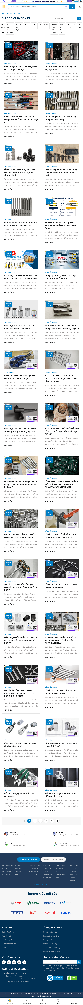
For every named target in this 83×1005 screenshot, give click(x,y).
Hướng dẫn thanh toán (51, 940)
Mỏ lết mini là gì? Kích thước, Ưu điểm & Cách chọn (61, 794)
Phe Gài (18, 868)
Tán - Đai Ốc (6, 874)
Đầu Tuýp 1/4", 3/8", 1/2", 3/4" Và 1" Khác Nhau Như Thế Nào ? (21, 327)
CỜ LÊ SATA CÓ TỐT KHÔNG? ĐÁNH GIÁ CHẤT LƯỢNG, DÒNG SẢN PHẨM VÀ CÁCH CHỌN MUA (61, 484)
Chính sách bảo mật (9, 944)
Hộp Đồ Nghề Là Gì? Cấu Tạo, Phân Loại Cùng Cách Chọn (20, 68)
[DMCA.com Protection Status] (71, 978)
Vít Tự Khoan (74, 865)
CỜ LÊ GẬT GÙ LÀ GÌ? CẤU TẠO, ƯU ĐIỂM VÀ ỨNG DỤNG (61, 691)
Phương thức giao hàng (51, 947)
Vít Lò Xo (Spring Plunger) (73, 877)
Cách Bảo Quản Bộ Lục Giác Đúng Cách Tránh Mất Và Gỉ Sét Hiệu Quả (61, 172)
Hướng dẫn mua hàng (51, 936)
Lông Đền (18, 865)
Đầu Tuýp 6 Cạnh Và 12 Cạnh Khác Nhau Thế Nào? (61, 744)
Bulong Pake (6, 871)
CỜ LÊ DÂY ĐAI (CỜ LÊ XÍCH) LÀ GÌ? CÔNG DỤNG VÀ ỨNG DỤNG (61, 536)
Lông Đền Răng (34, 865)
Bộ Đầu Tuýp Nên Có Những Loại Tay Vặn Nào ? (61, 68)
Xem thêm (8, 83)
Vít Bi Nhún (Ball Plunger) (47, 872)
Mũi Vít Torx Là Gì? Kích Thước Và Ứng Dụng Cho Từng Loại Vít (20, 224)
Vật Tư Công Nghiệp (19, 27)
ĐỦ (11, 843)
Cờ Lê (40, 25)
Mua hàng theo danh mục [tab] (28, 859)
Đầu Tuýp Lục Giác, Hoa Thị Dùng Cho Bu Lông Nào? (20, 744)
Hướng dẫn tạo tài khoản (52, 951)
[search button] (72, 6)
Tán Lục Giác (47, 877)
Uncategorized (9, 372)
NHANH (13, 833)
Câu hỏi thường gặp (50, 932)
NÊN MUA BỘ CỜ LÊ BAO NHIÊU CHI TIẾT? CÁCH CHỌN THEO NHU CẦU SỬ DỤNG (61, 378)
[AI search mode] (66, 6)
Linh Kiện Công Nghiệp (10, 28)
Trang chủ (5, 13)
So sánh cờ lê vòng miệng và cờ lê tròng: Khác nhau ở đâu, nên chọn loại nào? (20, 484)
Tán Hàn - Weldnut (18, 872)
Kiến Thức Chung (10, 63)
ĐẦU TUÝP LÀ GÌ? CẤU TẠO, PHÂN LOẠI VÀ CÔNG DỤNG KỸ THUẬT (20, 536)
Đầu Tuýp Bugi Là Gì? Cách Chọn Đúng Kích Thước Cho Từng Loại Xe (62, 327)
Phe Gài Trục (33, 868)
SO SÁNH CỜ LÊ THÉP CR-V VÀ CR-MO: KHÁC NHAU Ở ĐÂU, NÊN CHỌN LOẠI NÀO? (61, 640)
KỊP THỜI (63, 843)
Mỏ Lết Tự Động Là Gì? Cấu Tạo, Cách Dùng (19, 794)
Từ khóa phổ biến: (3, 28)
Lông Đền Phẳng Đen (47, 866)
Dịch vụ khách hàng (50, 944)
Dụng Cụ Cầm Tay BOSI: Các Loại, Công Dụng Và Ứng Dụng (60, 277)
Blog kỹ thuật (6, 936)
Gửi (79, 962)
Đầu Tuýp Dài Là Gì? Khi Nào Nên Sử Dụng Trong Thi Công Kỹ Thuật (20, 430)
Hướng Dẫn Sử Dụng (54, 28)
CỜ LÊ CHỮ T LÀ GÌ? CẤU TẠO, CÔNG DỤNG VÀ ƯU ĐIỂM (62, 586)
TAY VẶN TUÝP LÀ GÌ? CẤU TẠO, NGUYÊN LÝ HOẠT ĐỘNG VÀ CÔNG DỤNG (20, 587)
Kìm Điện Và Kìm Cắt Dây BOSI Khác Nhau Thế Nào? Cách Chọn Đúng (60, 225)
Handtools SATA (71, 25)
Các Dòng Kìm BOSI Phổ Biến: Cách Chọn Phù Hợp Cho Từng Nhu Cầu (20, 277)
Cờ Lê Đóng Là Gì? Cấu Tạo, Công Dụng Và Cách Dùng (60, 118)
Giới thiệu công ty (8, 932)
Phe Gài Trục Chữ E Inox (33, 872)
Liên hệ (4, 947)
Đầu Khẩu (27, 25)
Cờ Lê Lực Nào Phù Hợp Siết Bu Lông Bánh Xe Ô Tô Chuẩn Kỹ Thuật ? (21, 119)
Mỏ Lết (80, 25)
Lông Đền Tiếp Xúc (61, 869)
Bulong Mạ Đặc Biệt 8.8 (7, 866)
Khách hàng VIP (7, 940)
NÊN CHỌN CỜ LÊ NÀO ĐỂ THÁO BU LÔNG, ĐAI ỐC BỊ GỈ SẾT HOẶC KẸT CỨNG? (62, 431)
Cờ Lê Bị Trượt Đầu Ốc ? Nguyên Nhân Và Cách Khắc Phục (19, 377)
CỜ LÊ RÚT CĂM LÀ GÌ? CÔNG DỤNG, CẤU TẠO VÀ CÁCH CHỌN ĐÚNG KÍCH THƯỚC (19, 693)
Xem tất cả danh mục (41, 885)
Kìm (33, 24)
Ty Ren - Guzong (73, 869)
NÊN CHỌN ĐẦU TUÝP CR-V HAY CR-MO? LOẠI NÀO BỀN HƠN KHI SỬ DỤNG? (21, 640)
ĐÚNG (61, 833)
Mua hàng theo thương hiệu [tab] (53, 859)
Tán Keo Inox (61, 865)
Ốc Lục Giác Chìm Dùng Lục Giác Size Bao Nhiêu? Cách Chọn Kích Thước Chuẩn (19, 172)
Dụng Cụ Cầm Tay (62, 28)
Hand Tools (46, 25)
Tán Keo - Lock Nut (61, 875)
